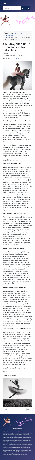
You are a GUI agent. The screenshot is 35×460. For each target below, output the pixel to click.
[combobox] (12, 8)
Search (26, 8)
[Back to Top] (32, 457)
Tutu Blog (15, 58)
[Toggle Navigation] (5, 3)
